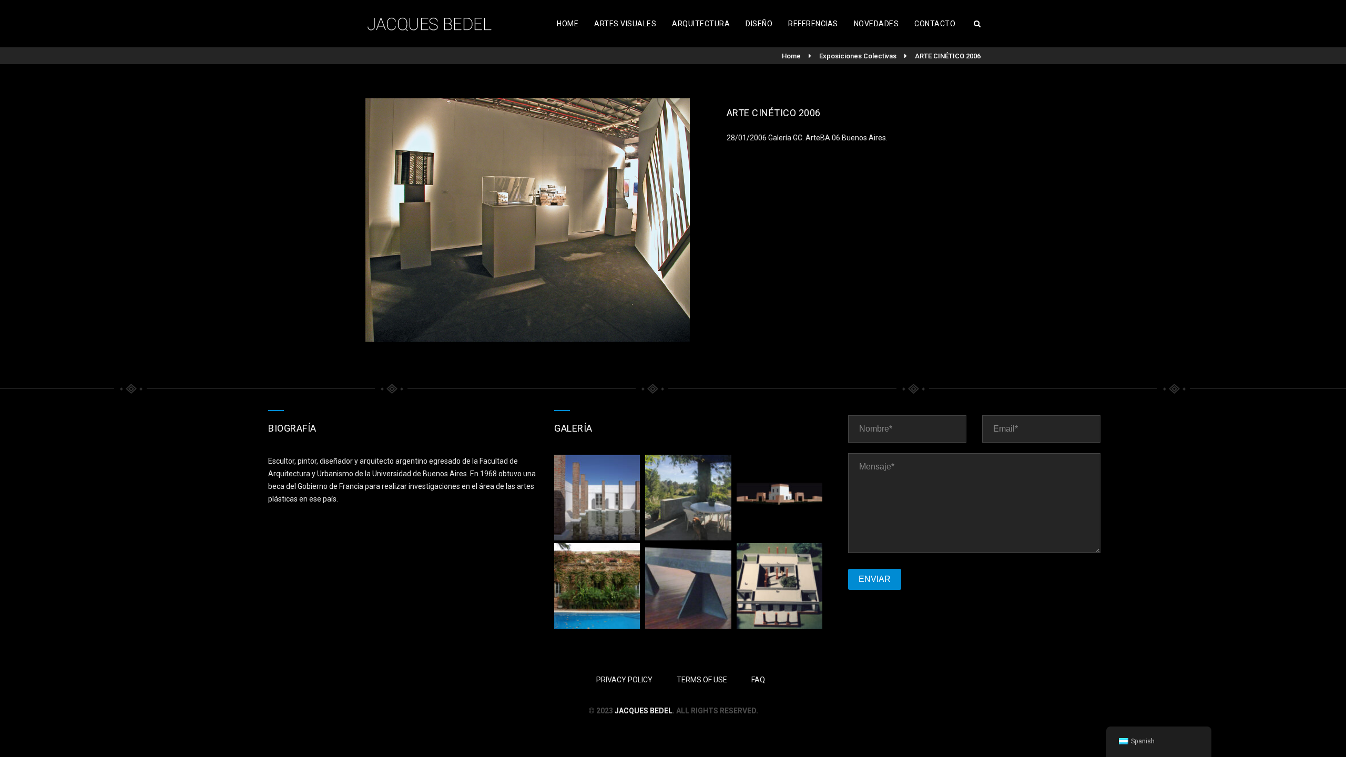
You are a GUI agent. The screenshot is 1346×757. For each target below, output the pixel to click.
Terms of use (702, 680)
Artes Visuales (625, 23)
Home (567, 23)
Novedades (876, 23)
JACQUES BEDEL (643, 711)
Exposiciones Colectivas (857, 56)
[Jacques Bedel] (431, 23)
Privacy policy (624, 680)
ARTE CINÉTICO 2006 (948, 56)
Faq (758, 680)
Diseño (759, 23)
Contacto (934, 23)
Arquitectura (701, 23)
